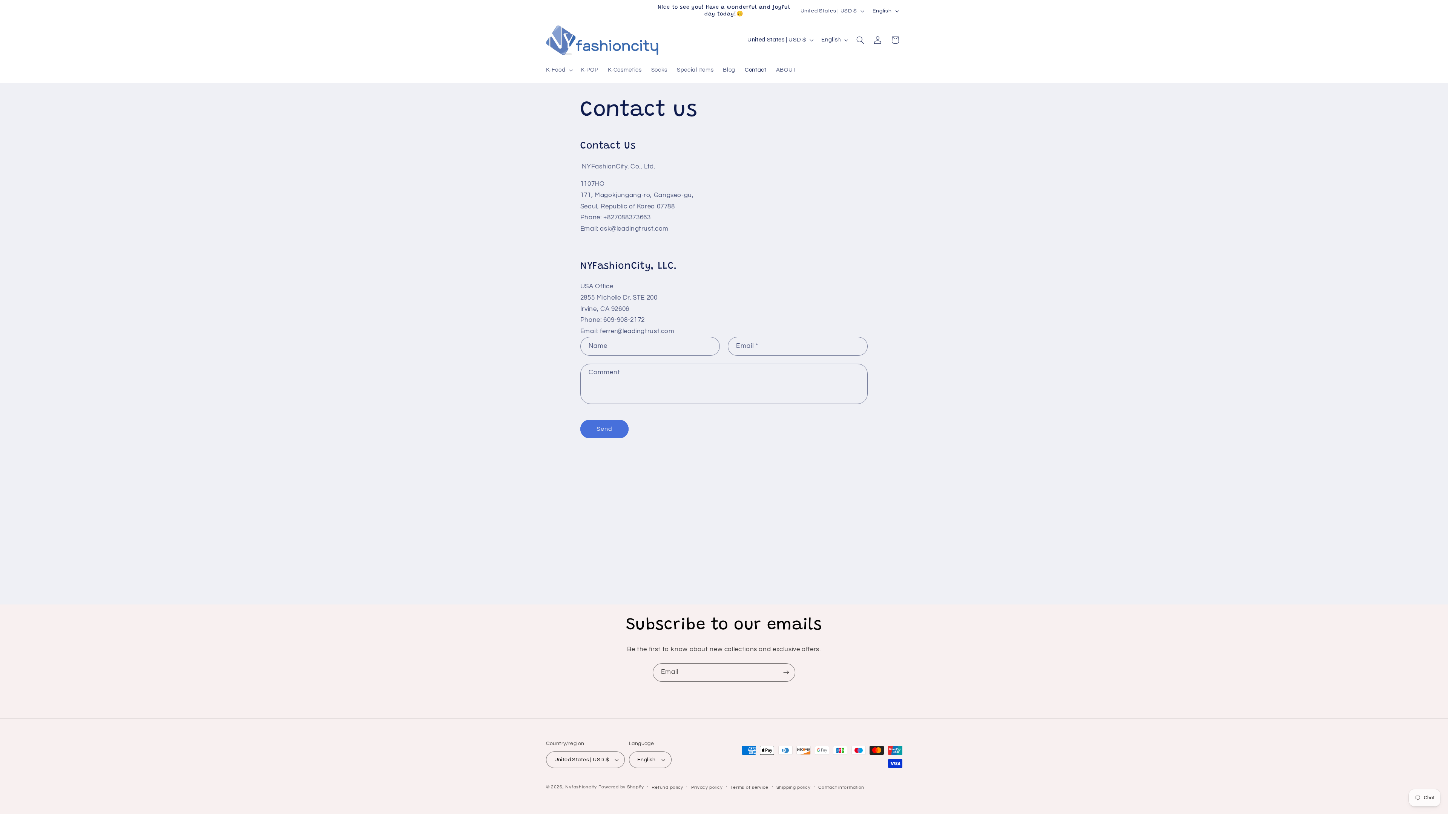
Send (604, 429)
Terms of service (749, 787)
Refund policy (667, 787)
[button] (558, 70)
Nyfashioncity (581, 787)
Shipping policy (793, 787)
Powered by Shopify (621, 787)
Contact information (841, 787)
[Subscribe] (786, 672)
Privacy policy (707, 787)
